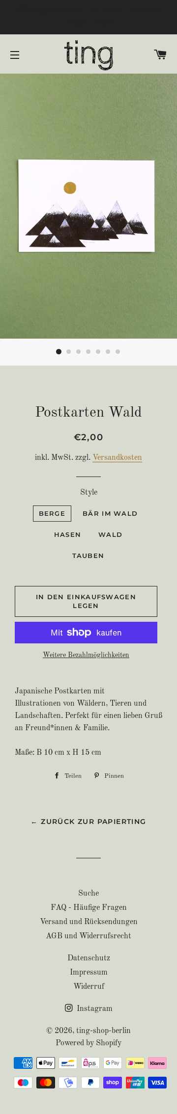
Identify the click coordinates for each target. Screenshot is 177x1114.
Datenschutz (88, 958)
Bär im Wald (110, 513)
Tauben (88, 555)
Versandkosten (117, 458)
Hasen (68, 534)
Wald (110, 534)
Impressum (89, 973)
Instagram (94, 1009)
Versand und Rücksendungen (89, 922)
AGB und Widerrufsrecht (88, 936)
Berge (52, 513)
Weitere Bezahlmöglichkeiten (86, 655)
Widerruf (88, 987)
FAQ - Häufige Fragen (89, 908)
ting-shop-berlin (103, 1031)
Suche (88, 894)
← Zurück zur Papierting (88, 821)
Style (88, 493)
